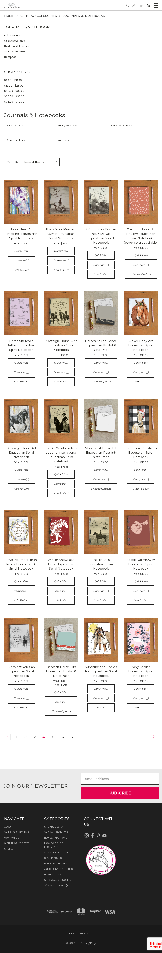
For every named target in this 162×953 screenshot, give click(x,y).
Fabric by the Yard (55, 863)
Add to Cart (21, 269)
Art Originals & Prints (58, 868)
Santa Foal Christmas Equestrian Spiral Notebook (141, 452)
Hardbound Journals (16, 46)
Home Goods (52, 874)
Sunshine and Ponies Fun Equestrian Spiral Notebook (101, 671)
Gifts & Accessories (57, 879)
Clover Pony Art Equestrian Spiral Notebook (140, 345)
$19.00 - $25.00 (13, 85)
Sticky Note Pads (14, 40)
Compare (20, 260)
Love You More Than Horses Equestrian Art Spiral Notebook (21, 564)
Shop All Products (56, 832)
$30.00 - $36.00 (14, 96)
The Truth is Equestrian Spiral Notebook (100, 564)
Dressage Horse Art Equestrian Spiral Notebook (21, 452)
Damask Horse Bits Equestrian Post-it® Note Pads (61, 671)
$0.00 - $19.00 (13, 80)
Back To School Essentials (54, 845)
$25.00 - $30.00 (14, 90)
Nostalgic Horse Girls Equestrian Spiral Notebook (61, 345)
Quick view (21, 251)
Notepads (10, 57)
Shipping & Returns (16, 832)
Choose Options (141, 274)
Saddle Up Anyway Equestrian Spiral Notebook (141, 564)
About (8, 826)
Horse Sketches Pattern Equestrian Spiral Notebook (21, 345)
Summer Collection (57, 852)
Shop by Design (54, 826)
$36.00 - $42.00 (14, 101)
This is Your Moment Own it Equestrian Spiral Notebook (61, 233)
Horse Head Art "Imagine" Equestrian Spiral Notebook (21, 233)
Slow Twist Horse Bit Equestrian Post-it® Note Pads (100, 452)
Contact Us (11, 837)
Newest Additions (55, 837)
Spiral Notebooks (15, 51)
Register (24, 843)
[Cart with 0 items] (148, 5)
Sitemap (9, 848)
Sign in (9, 843)
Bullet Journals (13, 35)
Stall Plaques (53, 858)
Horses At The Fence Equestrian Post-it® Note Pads (101, 345)
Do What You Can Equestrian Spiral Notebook (21, 671)
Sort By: (13, 162)
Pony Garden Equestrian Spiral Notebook (140, 671)
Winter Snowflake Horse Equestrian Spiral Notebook (61, 564)
